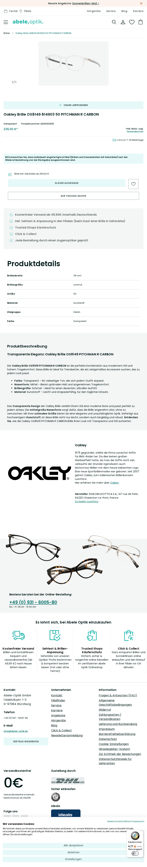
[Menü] (141, 831)
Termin (13, 11)
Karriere (138, 11)
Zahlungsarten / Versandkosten (110, 717)
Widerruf (105, 710)
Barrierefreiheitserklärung (117, 734)
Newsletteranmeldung (67, 735)
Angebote (58, 715)
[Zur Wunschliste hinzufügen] (133, 184)
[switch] (135, 853)
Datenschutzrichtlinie (118, 821)
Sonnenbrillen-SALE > (85, 3)
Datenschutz (108, 739)
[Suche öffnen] (114, 22)
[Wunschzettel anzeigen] (131, 22)
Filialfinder (58, 700)
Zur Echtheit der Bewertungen (120, 754)
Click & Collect (61, 730)
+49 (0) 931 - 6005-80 (33, 602)
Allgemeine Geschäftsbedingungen (115, 702)
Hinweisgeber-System (114, 749)
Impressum (107, 729)
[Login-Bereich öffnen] (123, 22)
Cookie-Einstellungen (114, 744)
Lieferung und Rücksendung (118, 724)
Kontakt (56, 695)
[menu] (6, 22)
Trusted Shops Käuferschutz (35, 227)
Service (111, 11)
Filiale (27, 11)
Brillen (7, 33)
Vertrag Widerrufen (26, 741)
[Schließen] (141, 3)
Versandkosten (135, 131)
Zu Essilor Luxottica (86, 501)
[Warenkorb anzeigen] (139, 22)
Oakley (114, 483)
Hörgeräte (94, 11)
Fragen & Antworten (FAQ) (118, 695)
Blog (124, 11)
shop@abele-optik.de (16, 731)
